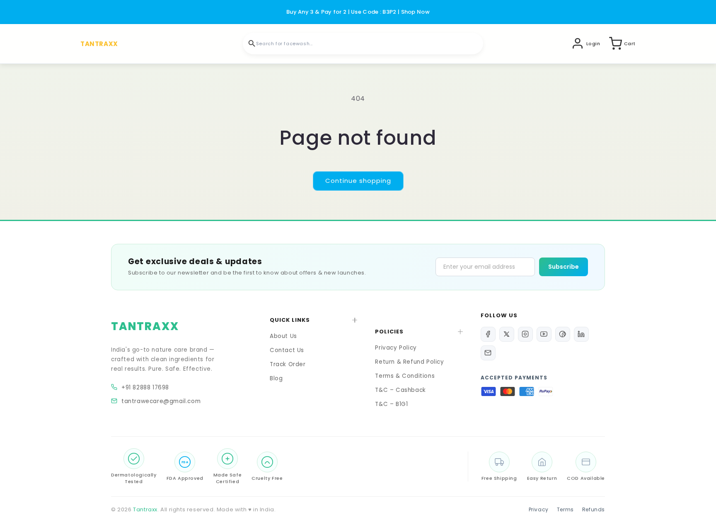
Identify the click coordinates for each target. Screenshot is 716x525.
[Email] (488, 352)
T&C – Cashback (400, 390)
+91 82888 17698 (145, 387)
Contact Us (287, 350)
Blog (276, 378)
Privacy (539, 509)
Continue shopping (358, 180)
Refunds (593, 509)
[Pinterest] (562, 334)
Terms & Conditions (405, 376)
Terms (565, 509)
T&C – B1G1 (391, 404)
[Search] (252, 44)
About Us (283, 336)
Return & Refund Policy (409, 362)
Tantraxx (145, 509)
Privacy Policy (395, 348)
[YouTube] (544, 334)
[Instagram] (525, 334)
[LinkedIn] (581, 334)
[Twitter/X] (506, 334)
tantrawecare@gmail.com (161, 401)
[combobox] (363, 43)
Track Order (288, 364)
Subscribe (563, 266)
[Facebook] (488, 334)
